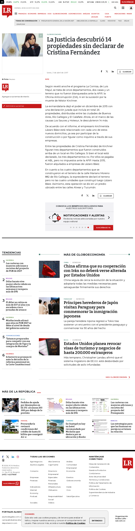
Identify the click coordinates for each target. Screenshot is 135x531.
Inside (68, 487)
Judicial (24, 421)
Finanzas (33, 480)
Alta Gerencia (54, 462)
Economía (70, 471)
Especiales (52, 477)
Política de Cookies (75, 523)
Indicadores (35, 487)
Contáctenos (94, 473)
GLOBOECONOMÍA (60, 14)
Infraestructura (54, 487)
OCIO (49, 14)
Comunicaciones (13, 336)
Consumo (34, 471)
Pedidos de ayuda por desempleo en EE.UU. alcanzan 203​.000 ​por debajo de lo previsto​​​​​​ (31, 407)
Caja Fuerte (53, 465)
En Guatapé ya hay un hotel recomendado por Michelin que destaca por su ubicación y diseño (76, 430)
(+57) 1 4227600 (9, 474)
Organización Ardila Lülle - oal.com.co (121, 518)
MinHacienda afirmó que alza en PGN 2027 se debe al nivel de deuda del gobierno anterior (18, 324)
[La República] (7, 15)
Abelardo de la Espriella (87, 21)
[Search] (115, 8)
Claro (102, 21)
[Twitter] (107, 71)
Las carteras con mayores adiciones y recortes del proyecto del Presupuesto (122, 407)
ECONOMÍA (32, 14)
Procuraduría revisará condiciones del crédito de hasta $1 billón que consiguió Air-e (32, 430)
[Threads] (4, 461)
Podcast (33, 496)
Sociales (33, 503)
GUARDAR (126, 72)
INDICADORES (120, 14)
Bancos (114, 421)
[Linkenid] (14, 457)
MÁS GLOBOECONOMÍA (116, 377)
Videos (51, 503)
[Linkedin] (113, 71)
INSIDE (129, 14)
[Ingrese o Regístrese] (131, 8)
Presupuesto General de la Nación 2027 (57, 21)
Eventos (69, 477)
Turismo (69, 421)
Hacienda (10, 260)
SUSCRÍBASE (128, 2)
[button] (48, 218)
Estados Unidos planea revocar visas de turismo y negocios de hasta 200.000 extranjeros (92, 348)
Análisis (69, 462)
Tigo (120, 21)
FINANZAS (22, 14)
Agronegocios (36, 462)
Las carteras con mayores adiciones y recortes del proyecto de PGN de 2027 (17, 267)
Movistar (111, 21)
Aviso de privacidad (97, 477)
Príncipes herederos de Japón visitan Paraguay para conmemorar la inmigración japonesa (91, 309)
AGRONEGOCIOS (75, 14)
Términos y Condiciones (99, 480)
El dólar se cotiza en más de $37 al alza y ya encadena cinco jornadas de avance (18, 306)
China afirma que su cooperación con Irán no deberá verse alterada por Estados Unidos (95, 270)
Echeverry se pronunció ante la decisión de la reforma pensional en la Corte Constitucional (19, 361)
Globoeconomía (73, 480)
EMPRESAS (42, 14)
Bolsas (9, 278)
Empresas (34, 477)
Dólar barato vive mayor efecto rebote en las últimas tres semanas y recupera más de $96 (18, 286)
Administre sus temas (14, 106)
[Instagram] (19, 457)
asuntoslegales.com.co (12, 517)
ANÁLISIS (86, 14)
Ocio (68, 490)
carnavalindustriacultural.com (14, 520)
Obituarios (52, 490)
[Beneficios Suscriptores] (123, 7)
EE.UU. (23, 399)
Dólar (126, 21)
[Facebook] (101, 71)
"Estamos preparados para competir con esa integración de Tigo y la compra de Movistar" (18, 342)
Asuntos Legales (37, 465)
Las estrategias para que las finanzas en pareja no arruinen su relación (121, 428)
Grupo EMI (21, 24)
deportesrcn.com (9, 523)
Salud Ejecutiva (72, 496)
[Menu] (16, 13)
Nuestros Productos (97, 470)
